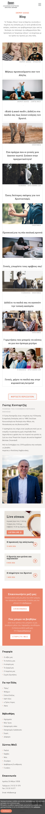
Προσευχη (37, 62)
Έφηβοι (6, 754)
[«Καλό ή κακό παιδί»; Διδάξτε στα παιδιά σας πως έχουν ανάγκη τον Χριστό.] (22, 90)
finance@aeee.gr (24, 630)
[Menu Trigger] (40, 4)
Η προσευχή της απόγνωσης (20, 542)
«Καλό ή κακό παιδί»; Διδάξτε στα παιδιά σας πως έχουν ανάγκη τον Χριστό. (22, 115)
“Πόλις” (6, 688)
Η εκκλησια (26, 293)
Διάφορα (7, 737)
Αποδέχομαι (6, 811)
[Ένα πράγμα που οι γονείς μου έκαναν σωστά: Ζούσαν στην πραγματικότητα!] (22, 133)
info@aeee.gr (26, 603)
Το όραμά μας (9, 668)
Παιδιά (6, 750)
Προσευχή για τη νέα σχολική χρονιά (22, 232)
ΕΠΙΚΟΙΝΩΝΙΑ (20, 609)
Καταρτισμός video (10, 726)
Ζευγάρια (7, 761)
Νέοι (5, 757)
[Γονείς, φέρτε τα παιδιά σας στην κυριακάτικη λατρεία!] (22, 358)
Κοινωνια (22, 185)
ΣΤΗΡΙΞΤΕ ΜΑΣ (20, 637)
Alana (6, 706)
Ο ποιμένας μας (9, 671)
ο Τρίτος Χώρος (9, 702)
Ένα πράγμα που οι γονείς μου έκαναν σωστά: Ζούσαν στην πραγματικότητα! (22, 155)
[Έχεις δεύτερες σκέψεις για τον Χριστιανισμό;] (22, 174)
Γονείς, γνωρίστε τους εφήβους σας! (22, 266)
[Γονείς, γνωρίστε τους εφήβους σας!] (22, 247)
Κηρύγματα (8, 719)
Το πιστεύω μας (9, 661)
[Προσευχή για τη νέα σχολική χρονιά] (22, 213)
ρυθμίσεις (37, 807)
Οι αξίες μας (8, 657)
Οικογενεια (36, 145)
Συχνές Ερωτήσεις (10, 675)
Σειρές (6, 733)
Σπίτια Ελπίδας (9, 695)
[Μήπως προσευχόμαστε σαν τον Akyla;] (22, 50)
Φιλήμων (7, 692)
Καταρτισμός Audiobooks (13, 730)
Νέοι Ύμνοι (8, 723)
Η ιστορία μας (9, 664)
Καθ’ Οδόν (7, 699)
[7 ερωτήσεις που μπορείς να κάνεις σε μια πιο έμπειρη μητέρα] (22, 321)
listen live (13, 532)
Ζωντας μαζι (36, 101)
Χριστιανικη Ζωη (34, 185)
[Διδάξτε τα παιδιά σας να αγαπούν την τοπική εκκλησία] (22, 281)
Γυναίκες (7, 768)
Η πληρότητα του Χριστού (19, 573)
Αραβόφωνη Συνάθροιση (13, 764)
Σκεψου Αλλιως (25, 62)
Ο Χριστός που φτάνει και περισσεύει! (19, 557)
